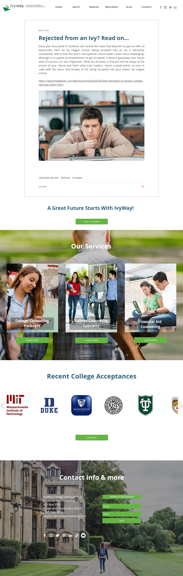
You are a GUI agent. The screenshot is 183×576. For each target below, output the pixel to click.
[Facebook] (44, 535)
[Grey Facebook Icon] (161, 7)
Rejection (65, 177)
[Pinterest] (64, 535)
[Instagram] (51, 535)
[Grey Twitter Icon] (170, 7)
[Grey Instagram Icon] (165, 7)
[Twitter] (57, 535)
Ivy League (77, 177)
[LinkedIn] (70, 535)
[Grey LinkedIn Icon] (175, 7)
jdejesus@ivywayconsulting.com (64, 516)
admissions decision (49, 177)
